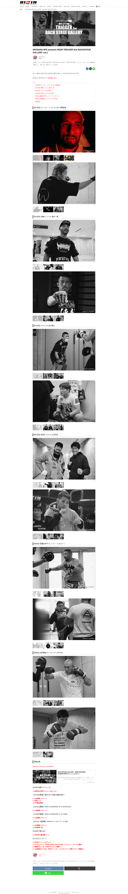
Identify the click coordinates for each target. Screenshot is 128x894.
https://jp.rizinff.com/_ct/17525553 (43, 766)
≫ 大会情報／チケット (40, 798)
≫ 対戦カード (37, 800)
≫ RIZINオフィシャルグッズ (42, 842)
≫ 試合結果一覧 (38, 827)
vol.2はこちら (52, 78)
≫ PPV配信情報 (38, 803)
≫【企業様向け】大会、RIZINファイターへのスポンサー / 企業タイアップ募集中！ (59, 849)
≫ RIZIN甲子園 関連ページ (41, 835)
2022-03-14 (42, 57)
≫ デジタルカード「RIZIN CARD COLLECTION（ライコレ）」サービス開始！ (58, 844)
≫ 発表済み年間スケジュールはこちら (45, 791)
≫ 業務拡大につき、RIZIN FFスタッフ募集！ (47, 846)
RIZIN (40, 58)
